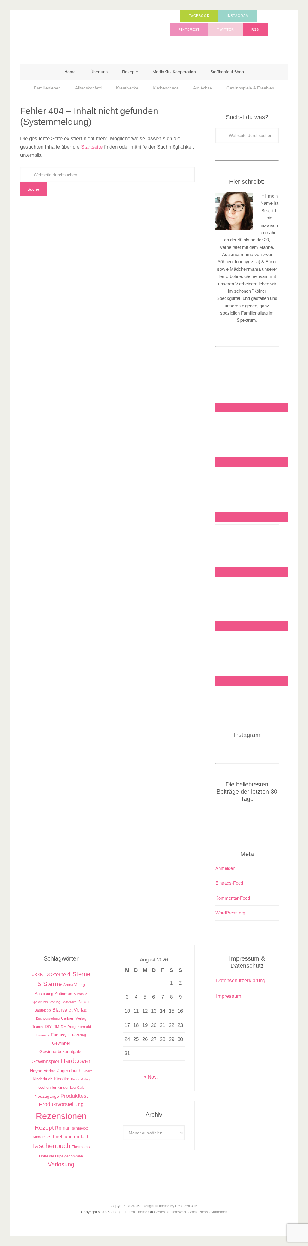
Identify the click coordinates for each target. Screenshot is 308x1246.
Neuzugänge (47, 1096)
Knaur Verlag (80, 1079)
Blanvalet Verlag (70, 1009)
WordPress (199, 1212)
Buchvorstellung (48, 1018)
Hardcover (75, 1061)
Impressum (228, 996)
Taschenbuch (51, 1146)
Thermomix (81, 1147)
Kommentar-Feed (232, 898)
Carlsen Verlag (73, 1018)
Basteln (84, 1002)
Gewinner (61, 1043)
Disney (37, 1027)
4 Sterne (78, 974)
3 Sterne (56, 974)
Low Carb (77, 1087)
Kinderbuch (42, 1079)
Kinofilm (61, 1078)
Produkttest (74, 1096)
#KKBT (38, 975)
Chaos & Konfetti (80, 34)
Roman (63, 1127)
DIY (48, 1026)
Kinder (87, 1071)
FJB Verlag (77, 1035)
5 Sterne (50, 984)
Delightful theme (156, 1206)
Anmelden (225, 868)
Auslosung (44, 993)
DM (56, 1026)
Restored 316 (186, 1206)
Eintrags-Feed (229, 882)
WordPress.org (230, 912)
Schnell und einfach (68, 1136)
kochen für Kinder (53, 1087)
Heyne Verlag (43, 1071)
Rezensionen (61, 1116)
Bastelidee (69, 1002)
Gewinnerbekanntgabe (61, 1051)
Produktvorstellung (61, 1104)
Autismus (63, 993)
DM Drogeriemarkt (76, 1027)
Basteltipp (43, 1010)
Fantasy (59, 1034)
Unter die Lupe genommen (61, 1156)
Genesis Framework (170, 1212)
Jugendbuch (69, 1070)
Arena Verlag (74, 985)
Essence (42, 1035)
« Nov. (150, 1077)
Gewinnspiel (45, 1061)
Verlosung (61, 1164)
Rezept (44, 1127)
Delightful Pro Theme (130, 1212)
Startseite (92, 147)
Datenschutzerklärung (240, 980)
